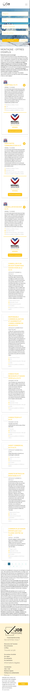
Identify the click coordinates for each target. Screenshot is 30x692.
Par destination (8, 660)
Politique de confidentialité (11, 672)
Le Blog (6, 647)
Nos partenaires (8, 646)
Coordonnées (7, 667)
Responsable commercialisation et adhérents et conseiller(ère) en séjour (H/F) (16, 321)
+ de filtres (23, 40)
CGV (9, 669)
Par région (7, 656)
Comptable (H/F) (11, 85)
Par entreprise (8, 658)
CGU (5, 669)
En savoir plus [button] (5, 689)
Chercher (10, 40)
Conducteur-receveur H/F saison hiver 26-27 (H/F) (16, 376)
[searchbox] (15, 13)
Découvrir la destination (15, 131)
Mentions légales (8, 670)
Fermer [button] (23, 683)
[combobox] (15, 14)
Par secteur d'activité (10, 654)
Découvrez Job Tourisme (10, 644)
